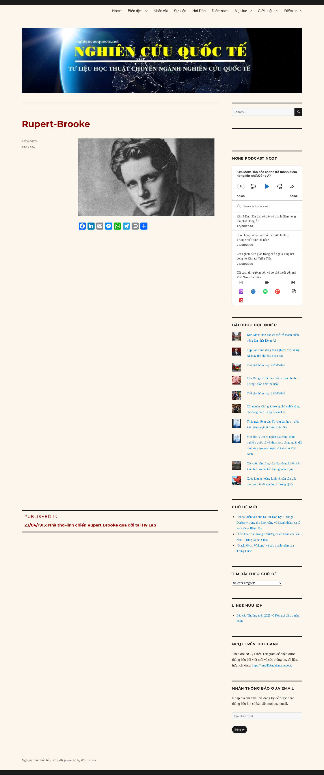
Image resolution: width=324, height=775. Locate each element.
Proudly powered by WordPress (74, 760)
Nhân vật (161, 11)
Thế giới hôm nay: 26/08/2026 (266, 365)
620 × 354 (28, 147)
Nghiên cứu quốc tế (35, 760)
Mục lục (241, 11)
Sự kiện (180, 11)
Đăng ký (240, 729)
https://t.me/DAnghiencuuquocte (272, 665)
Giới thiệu (265, 11)
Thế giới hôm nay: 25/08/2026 (266, 393)
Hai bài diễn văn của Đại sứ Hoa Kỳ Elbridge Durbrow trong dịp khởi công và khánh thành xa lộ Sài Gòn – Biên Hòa (268, 522)
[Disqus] (120, 317)
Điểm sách (220, 11)
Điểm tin (290, 11)
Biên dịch (135, 11)
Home (117, 11)
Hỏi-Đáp (199, 11)
